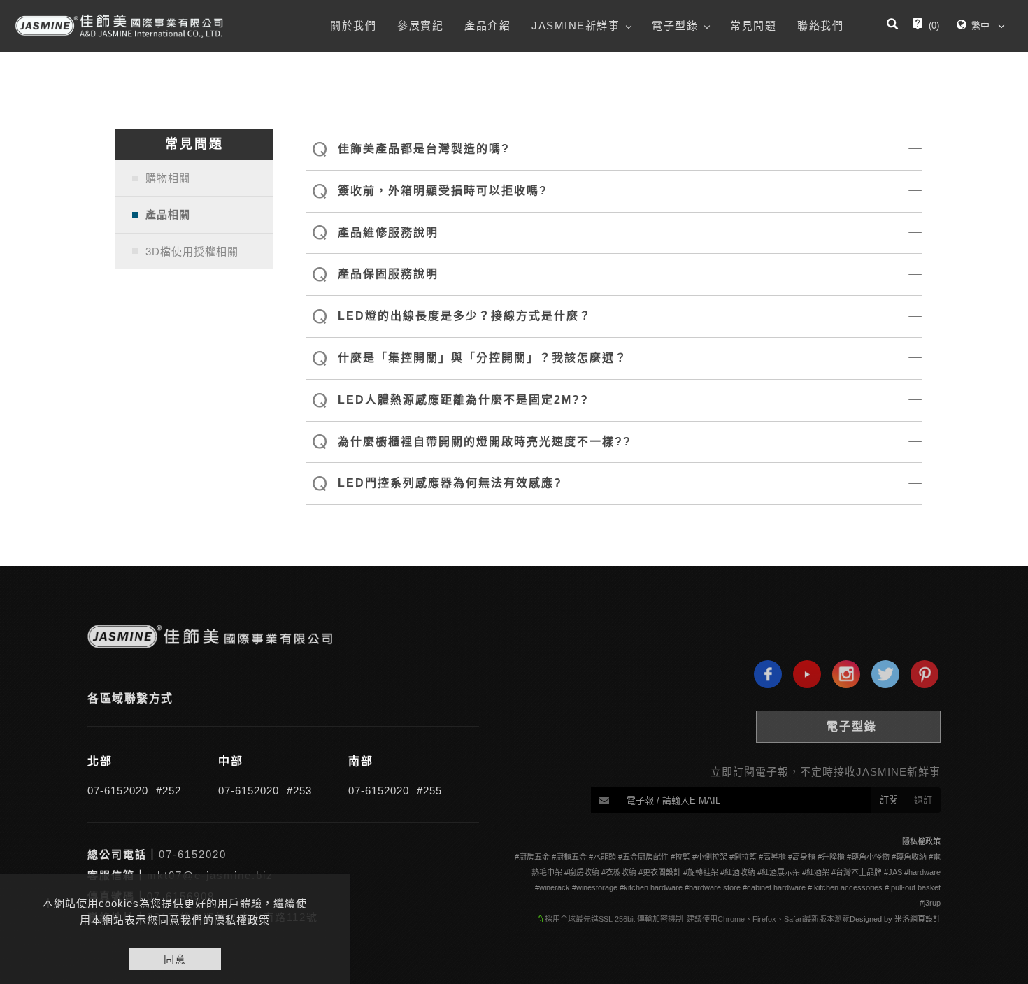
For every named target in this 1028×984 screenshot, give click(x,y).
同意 (175, 959)
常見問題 (753, 25)
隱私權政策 (921, 841)
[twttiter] (881, 674)
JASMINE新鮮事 (575, 25)
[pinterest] (921, 674)
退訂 (923, 799)
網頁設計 (925, 919)
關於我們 (353, 25)
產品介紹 (487, 25)
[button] (892, 26)
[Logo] (119, 26)
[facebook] (764, 674)
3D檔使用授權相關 (191, 251)
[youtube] (803, 674)
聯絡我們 (820, 25)
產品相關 (167, 214)
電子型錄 (675, 25)
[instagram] (842, 674)
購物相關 (167, 178)
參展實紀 (420, 25)
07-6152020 (117, 791)
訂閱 (889, 799)
